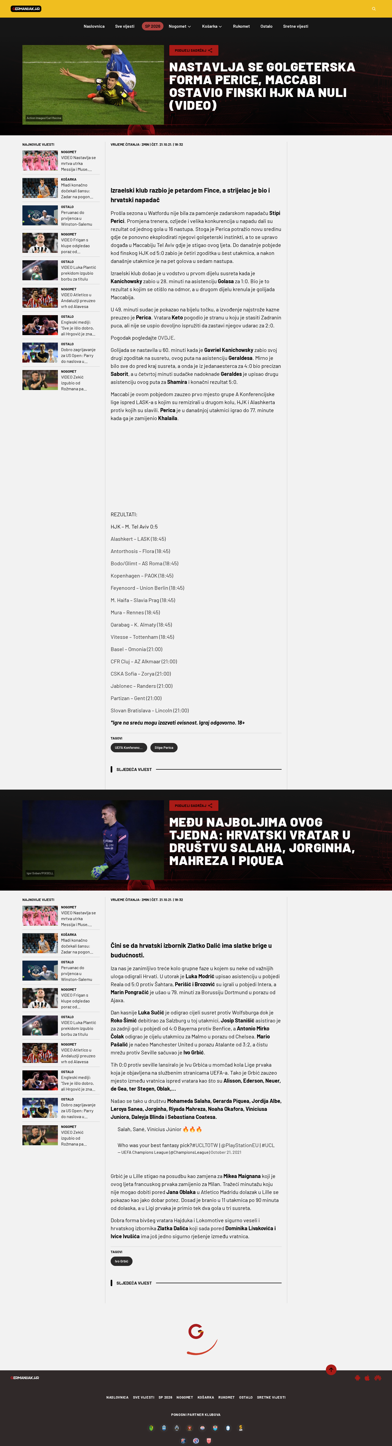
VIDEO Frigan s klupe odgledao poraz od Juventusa (75, 245)
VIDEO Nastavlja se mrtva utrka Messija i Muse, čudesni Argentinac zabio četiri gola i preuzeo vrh (78, 163)
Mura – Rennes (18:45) (135, 612)
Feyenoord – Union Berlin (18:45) (147, 587)
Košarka (69, 179)
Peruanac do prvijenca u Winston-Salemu (76, 218)
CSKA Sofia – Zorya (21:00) (141, 673)
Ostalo (67, 207)
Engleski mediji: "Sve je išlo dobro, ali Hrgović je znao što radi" (77, 328)
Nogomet (69, 152)
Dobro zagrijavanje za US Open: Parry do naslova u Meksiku (78, 355)
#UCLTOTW (205, 1145)
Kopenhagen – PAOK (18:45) (142, 575)
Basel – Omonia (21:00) (136, 649)
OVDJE (166, 337)
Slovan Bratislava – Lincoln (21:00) (150, 710)
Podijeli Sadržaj (190, 50)
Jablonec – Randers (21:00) (141, 686)
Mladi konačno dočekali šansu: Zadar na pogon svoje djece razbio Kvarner (78, 191)
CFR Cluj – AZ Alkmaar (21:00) (144, 661)
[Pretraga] (373, 8)
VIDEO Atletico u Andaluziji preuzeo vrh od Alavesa (78, 300)
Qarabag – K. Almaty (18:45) (141, 624)
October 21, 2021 (226, 1152)
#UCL (268, 1145)
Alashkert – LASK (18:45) (138, 538)
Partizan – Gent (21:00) (136, 698)
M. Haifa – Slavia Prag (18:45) (143, 600)
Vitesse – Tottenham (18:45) (142, 636)
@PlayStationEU (240, 1145)
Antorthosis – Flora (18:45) (140, 551)
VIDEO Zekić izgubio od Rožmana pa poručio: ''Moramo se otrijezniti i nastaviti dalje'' (77, 383)
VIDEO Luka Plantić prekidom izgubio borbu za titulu (78, 273)
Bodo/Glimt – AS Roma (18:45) (144, 563)
